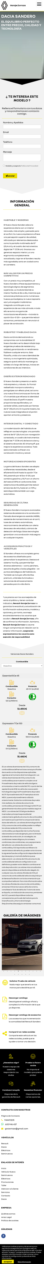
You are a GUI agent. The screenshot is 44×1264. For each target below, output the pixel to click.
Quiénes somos (8, 1213)
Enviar (11, 175)
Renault (4, 1143)
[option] (22, 944)
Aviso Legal (6, 1217)
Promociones (7, 1182)
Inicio (3, 1168)
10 (36, 971)
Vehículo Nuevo (8, 1171)
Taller (3, 1185)
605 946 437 (11, 1124)
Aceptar (8, 1261)
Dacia (4, 1147)
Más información (24, 1262)
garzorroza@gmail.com (16, 1128)
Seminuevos (7, 1153)
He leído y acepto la (22, 166)
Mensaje (7, 151)
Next (42, 944)
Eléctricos (5, 1150)
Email (6, 132)
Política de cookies (9, 1220)
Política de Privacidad (29, 166)
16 (29, 974)
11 (40, 971)
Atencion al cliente (9, 1189)
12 (14, 974)
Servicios (5, 1192)
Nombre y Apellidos (13, 122)
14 (22, 974)
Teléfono (7, 141)
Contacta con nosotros (15, 1109)
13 (18, 974)
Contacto (5, 1195)
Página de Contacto (10, 1116)
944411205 (9, 1120)
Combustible (22, 661)
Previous (1, 944)
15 (25, 974)
